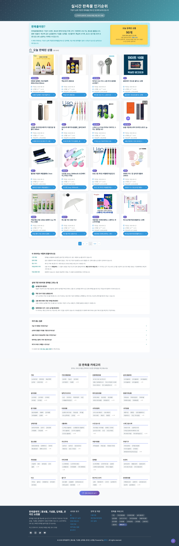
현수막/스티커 (96, 478)
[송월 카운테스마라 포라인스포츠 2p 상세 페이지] (135, 111)
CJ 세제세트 (65, 464)
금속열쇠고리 (142, 482)
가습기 (70, 379)
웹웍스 (106, 540)
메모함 (108, 415)
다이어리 (69, 397)
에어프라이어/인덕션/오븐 (130, 452)
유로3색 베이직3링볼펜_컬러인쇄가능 (74, 128)
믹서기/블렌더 (127, 449)
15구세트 (40, 397)
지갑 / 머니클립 (136, 415)
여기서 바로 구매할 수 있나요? (41, 344)
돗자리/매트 (96, 397)
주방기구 (126, 441)
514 (95, 244)
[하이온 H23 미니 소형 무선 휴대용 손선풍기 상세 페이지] (105, 65)
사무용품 (126, 408)
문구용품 (34, 408)
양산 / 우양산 (72, 449)
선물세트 (64, 423)
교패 (94, 482)
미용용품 (34, 217)
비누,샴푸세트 (66, 415)
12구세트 (34, 397)
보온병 (112, 464)
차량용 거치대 (111, 446)
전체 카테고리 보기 (91, 493)
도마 (49, 464)
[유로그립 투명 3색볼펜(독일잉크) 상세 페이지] (105, 157)
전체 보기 (122, 525)
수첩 (82, 397)
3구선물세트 (135, 379)
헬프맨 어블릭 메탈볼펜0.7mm (41, 173)
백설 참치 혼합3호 (68, 81)
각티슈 (33, 482)
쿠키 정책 (94, 521)
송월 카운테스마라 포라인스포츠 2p (135, 127)
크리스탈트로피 (138, 467)
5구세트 (40, 400)
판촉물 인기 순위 (75, 518)
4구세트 (34, 400)
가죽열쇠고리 (127, 482)
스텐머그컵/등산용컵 (98, 467)
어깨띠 (95, 485)
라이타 (50, 446)
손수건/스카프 (96, 430)
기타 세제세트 (81, 467)
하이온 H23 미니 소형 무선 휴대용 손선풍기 (104, 82)
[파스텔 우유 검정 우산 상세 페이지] (74, 203)
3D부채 (64, 379)
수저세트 (135, 449)
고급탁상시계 (135, 427)
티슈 (125, 78)
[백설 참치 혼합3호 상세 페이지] (74, 65)
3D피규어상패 (35, 427)
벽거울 (81, 412)
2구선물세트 (127, 379)
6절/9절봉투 (35, 412)
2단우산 (64, 446)
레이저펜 (72, 485)
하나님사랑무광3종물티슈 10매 (133, 220)
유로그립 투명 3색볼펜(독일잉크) (103, 173)
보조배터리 (132, 485)
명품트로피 (134, 464)
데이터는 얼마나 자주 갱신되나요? (42, 340)
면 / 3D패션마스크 (107, 385)
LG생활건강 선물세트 (78, 427)
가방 (32, 375)
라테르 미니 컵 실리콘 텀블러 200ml (133, 174)
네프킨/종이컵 (35, 446)
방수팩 (125, 485)
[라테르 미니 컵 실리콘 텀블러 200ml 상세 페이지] (135, 157)
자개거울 (141, 397)
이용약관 (93, 515)
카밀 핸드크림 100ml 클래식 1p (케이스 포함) (43, 221)
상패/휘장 (34, 423)
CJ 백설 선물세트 (66, 427)
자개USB (126, 397)
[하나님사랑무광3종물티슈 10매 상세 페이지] (135, 203)
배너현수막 (100, 482)
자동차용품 (95, 441)
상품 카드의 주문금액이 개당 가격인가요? (44, 335)
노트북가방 (34, 379)
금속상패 (48, 427)
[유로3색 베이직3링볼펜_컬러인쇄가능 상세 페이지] (74, 111)
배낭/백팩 (48, 379)
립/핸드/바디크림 (66, 412)
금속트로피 (127, 464)
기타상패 (40, 430)
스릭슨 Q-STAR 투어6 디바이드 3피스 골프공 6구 (104, 128)
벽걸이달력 (76, 397)
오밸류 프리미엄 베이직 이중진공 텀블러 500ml (43, 128)
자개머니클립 (127, 400)
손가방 (33, 382)
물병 (33, 467)
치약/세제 (65, 460)
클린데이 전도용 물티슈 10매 (133, 81)
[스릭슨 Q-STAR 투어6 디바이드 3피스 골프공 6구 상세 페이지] (105, 111)
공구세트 (76, 379)
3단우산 (71, 446)
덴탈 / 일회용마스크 (98, 382)
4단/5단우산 (78, 446)
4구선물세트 (144, 379)
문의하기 (73, 530)
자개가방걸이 (134, 397)
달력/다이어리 (66, 393)
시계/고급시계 (127, 423)
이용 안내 (73, 524)
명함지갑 (126, 412)
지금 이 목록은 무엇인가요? (40, 326)
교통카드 (135, 482)
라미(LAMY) (65, 485)
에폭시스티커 (43, 449)
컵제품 (33, 124)
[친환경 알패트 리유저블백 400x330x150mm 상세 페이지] (43, 65)
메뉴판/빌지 (35, 449)
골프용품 (34, 393)
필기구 (64, 124)
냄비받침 (44, 464)
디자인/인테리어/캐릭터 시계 (131, 430)
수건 (103, 430)
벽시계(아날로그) (138, 433)
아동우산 (64, 449)
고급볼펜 (71, 482)
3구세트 (47, 397)
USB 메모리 (107, 412)
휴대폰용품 (65, 170)
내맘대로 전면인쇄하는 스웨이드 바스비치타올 (104, 221)
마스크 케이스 (96, 385)
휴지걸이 (52, 482)
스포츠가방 (40, 382)
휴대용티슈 (45, 482)
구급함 (71, 382)
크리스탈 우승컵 (128, 467)
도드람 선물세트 (66, 433)
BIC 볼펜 (64, 482)
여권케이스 (127, 415)
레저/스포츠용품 (97, 400)
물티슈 (38, 482)
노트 (63, 397)
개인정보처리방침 (96, 518)
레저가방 (41, 379)
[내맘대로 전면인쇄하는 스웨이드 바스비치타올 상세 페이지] (105, 203)
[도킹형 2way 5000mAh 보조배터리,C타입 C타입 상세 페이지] (74, 157)
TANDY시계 (127, 427)
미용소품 (75, 412)
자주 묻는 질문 (74, 527)
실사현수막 (113, 482)
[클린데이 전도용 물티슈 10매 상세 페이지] (135, 65)
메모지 (102, 415)
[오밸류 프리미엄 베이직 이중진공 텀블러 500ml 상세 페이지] (43, 111)
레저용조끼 (106, 400)
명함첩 (132, 412)
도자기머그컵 (104, 464)
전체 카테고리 (74, 521)
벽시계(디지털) (127, 433)
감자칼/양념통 (135, 446)
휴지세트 (34, 485)
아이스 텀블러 (109, 467)
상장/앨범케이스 (140, 412)
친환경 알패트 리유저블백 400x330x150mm (39, 82)
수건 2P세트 (110, 430)
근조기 (42, 427)
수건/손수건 (95, 217)
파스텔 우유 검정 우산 (69, 220)
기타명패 (34, 430)
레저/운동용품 (96, 393)
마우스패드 (96, 415)
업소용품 (34, 441)
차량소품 (103, 446)
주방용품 (34, 460)
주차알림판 (96, 446)
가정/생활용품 (35, 78)
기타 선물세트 (66, 430)
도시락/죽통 (96, 464)
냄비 (39, 464)
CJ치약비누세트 (75, 464)
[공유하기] (173, 541)
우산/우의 (65, 217)
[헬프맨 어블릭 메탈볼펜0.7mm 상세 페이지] (43, 157)
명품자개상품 (127, 393)
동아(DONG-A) (79, 482)
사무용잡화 (95, 408)
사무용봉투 (34, 415)
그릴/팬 (34, 464)
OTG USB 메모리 (97, 412)
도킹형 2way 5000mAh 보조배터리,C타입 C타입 (73, 174)
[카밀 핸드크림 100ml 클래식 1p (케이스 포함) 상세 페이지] (43, 203)
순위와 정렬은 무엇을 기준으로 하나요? (43, 330)
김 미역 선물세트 (76, 430)
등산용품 (110, 397)
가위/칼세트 (127, 446)
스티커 (107, 482)
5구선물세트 (127, 382)
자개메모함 (135, 400)
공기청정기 (65, 382)
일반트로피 (142, 464)
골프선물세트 (127, 375)
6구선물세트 (135, 382)
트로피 (125, 460)
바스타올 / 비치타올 (98, 427)
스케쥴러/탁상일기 (67, 400)
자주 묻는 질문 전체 (45, 349)
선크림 (73, 415)
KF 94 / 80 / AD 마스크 (99, 379)
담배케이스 (44, 446)
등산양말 (103, 397)
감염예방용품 (96, 375)
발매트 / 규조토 (109, 427)
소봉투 (41, 415)
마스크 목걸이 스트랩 (110, 382)
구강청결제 (73, 467)
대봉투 (41, 412)
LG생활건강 (65, 467)
